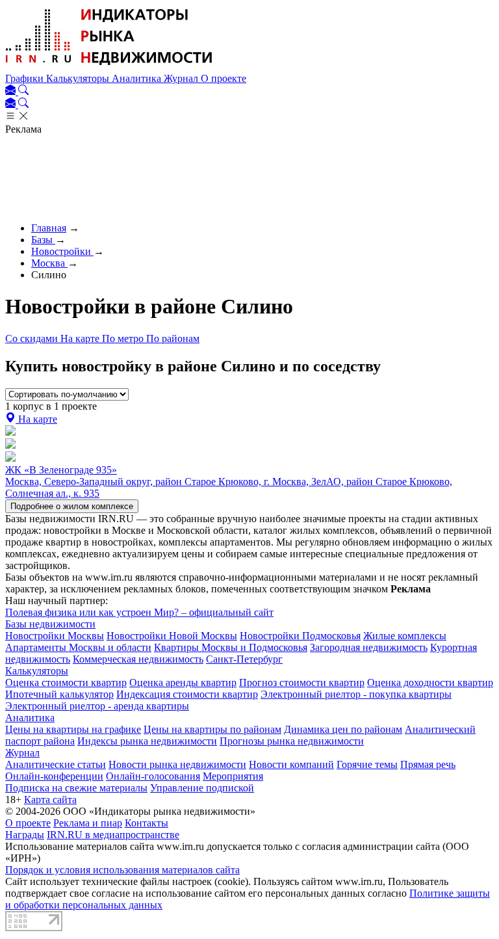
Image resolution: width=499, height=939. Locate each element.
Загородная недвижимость (369, 647)
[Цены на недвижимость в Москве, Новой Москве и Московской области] (109, 66)
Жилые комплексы (404, 635)
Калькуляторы (79, 78)
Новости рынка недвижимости (177, 764)
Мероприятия (233, 776)
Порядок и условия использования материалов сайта (122, 869)
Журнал (182, 78)
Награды (24, 834)
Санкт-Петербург (244, 659)
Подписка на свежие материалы (76, 787)
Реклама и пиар (87, 822)
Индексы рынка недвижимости (147, 741)
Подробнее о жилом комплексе (71, 506)
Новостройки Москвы (54, 635)
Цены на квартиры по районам (212, 729)
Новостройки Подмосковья (300, 635)
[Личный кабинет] (11, 91)
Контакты (146, 822)
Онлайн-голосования (153, 776)
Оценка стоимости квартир (66, 682)
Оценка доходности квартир (430, 682)
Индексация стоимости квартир (187, 694)
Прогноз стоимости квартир (302, 682)
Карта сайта (50, 799)
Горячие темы (367, 764)
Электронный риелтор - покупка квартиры (356, 694)
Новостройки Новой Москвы (172, 635)
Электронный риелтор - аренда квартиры (97, 705)
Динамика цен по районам (343, 729)
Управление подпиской (202, 787)
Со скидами (32, 338)
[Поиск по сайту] (23, 91)
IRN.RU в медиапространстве (113, 834)
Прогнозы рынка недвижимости (292, 741)
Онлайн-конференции (54, 776)
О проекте (223, 78)
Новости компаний (291, 764)
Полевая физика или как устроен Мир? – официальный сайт (139, 612)
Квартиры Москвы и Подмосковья (230, 647)
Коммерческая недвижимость (138, 659)
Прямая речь (427, 764)
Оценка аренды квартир (183, 682)
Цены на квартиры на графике (73, 729)
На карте (81, 338)
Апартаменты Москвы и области (78, 647)
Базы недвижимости (50, 623)
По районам (172, 338)
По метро (124, 338)
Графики (25, 78)
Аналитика (138, 78)
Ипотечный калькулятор (59, 694)
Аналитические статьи (55, 764)
